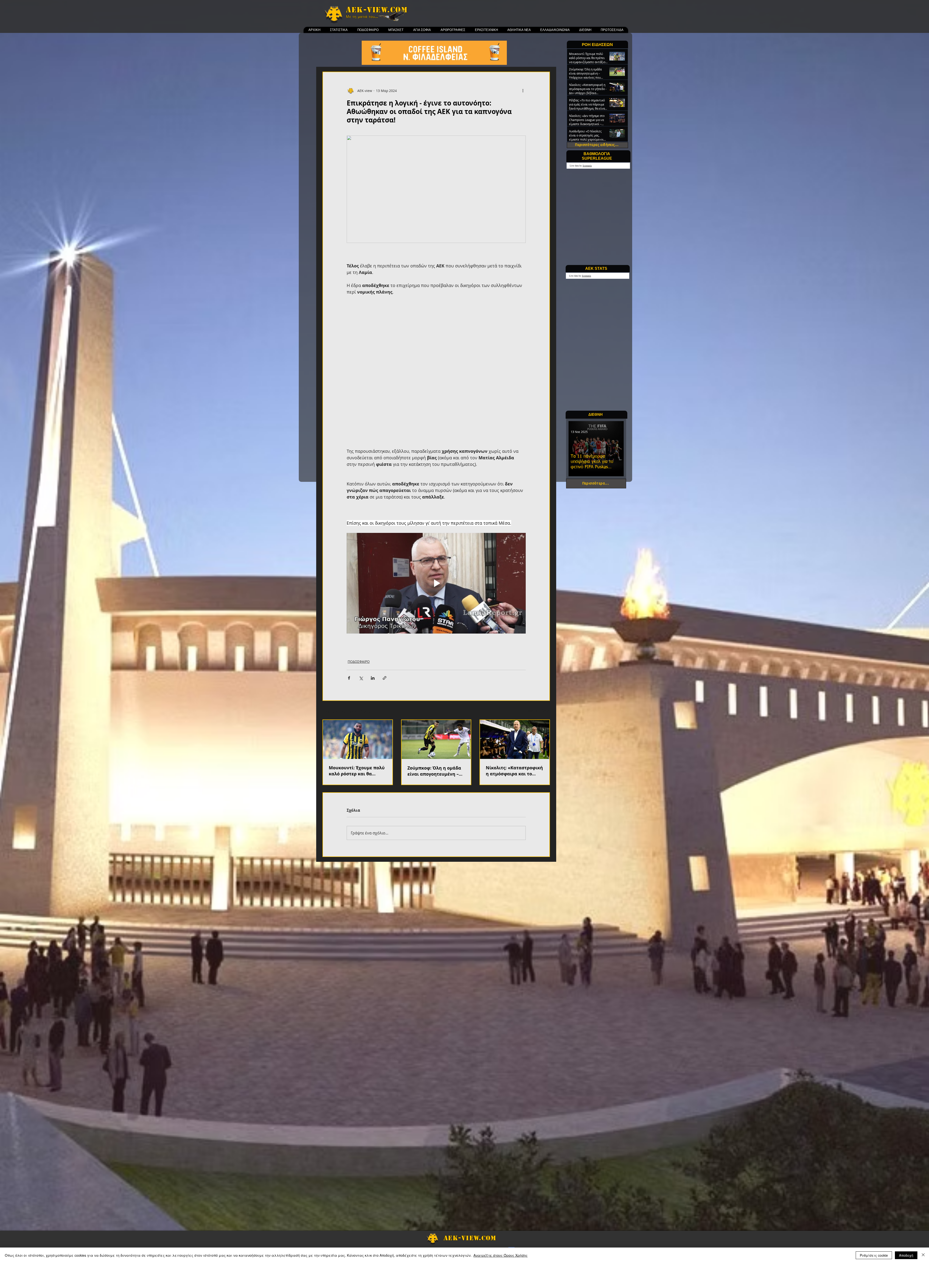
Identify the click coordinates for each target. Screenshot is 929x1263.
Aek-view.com (376, 10)
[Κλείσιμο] (923, 1255)
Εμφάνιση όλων (537, 649)
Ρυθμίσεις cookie (874, 1255)
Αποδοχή (906, 1255)
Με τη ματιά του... (362, 17)
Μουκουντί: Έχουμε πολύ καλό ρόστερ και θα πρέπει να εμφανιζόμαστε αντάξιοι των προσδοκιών (357, 709)
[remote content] (436, 337)
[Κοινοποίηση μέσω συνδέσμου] (384, 616)
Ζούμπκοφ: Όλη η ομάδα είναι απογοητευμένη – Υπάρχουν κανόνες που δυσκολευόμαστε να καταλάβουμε (434, 709)
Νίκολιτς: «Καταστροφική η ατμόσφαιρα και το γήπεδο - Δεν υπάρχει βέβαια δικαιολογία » (514, 709)
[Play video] (436, 521)
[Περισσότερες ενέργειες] (523, 90)
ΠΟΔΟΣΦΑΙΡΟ (359, 600)
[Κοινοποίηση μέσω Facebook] (349, 616)
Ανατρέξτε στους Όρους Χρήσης (500, 1255)
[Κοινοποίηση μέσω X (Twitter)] (361, 616)
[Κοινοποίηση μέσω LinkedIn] (372, 616)
